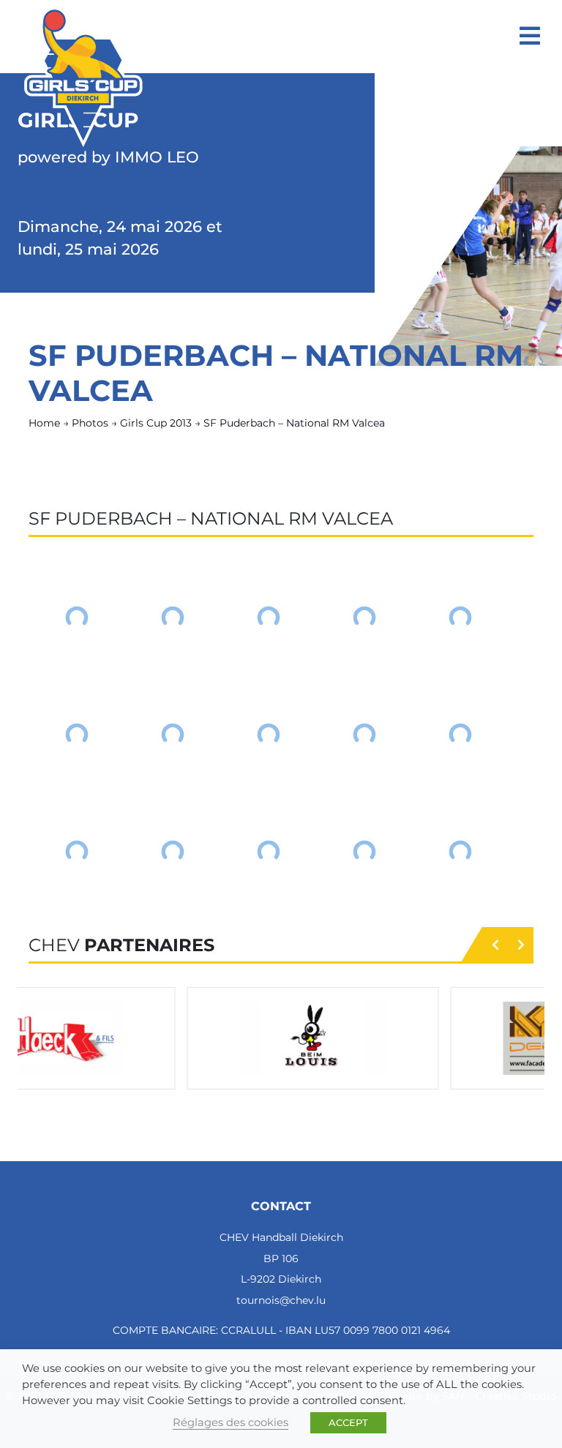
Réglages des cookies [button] (230, 1422)
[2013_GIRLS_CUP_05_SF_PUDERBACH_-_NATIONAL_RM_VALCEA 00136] (172, 617)
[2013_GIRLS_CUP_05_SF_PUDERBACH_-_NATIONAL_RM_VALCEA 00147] (268, 852)
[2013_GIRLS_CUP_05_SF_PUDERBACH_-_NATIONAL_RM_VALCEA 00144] (460, 734)
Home (44, 422)
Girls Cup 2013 (156, 422)
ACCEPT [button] (348, 1422)
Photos (90, 422)
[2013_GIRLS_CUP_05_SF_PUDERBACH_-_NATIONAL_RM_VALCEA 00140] (76, 734)
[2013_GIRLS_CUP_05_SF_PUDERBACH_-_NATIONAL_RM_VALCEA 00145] (76, 852)
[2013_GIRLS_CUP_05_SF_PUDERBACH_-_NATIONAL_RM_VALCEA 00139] (460, 617)
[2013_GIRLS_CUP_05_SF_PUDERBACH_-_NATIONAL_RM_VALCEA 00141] (172, 734)
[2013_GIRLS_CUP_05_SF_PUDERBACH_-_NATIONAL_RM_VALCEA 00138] (364, 617)
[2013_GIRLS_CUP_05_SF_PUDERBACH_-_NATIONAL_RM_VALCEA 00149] (460, 852)
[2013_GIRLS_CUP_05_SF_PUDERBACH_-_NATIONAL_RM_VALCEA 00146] (172, 852)
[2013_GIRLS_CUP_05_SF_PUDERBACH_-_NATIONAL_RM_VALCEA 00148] (364, 852)
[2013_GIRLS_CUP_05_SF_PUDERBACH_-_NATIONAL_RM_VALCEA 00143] (364, 734)
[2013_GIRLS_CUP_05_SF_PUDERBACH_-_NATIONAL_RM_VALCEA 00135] (76, 617)
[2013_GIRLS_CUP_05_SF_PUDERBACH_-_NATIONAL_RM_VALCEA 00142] (268, 734)
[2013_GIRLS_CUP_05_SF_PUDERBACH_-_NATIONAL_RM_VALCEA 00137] (268, 617)
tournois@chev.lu (281, 1300)
